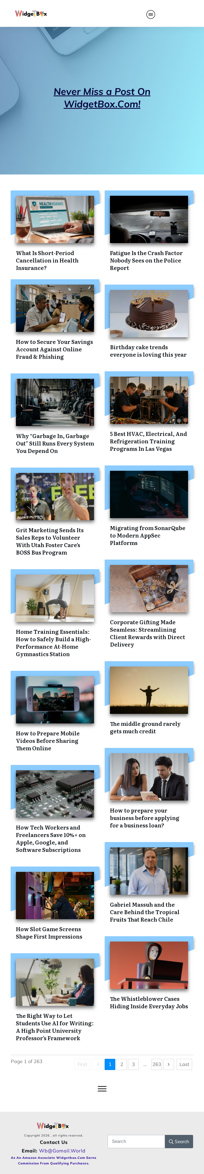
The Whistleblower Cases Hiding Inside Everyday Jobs (149, 1002)
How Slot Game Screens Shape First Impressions (49, 932)
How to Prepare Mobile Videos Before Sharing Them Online (48, 740)
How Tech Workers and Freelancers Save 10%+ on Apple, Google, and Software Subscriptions (51, 838)
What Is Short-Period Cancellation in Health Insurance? (47, 260)
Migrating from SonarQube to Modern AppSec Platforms (147, 535)
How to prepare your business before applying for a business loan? (144, 817)
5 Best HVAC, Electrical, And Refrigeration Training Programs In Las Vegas (148, 441)
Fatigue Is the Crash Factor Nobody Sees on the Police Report (146, 260)
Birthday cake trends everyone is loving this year (148, 350)
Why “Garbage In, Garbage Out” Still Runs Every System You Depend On (55, 443)
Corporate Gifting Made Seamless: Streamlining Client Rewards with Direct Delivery (147, 633)
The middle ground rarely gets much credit (145, 727)
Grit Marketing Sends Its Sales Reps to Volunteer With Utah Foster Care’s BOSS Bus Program (50, 541)
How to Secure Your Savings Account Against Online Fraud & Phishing (54, 349)
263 (156, 1064)
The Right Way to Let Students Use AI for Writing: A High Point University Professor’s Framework (55, 1026)
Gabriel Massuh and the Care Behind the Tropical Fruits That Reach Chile (145, 911)
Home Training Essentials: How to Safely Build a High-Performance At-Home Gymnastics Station (53, 642)
